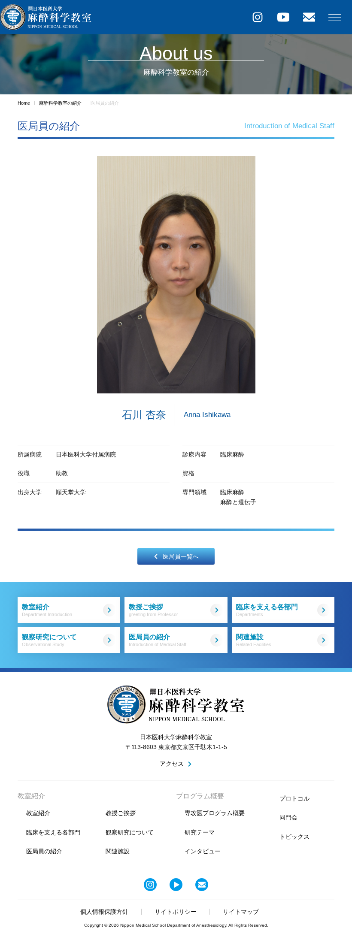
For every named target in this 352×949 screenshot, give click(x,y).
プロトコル (294, 798)
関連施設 (253, 640)
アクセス (172, 764)
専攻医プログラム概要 (215, 813)
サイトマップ (241, 911)
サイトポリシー (176, 911)
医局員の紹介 (157, 640)
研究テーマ (200, 832)
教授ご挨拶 (153, 610)
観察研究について (49, 640)
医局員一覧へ (181, 556)
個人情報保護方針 (104, 911)
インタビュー (203, 851)
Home (24, 103)
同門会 (288, 817)
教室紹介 (47, 610)
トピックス (294, 836)
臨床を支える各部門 (267, 610)
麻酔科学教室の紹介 (60, 103)
